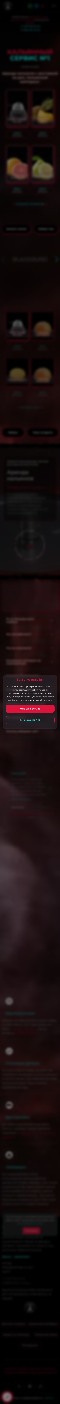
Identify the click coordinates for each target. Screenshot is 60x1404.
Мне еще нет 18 (30, 719)
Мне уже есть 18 (30, 708)
